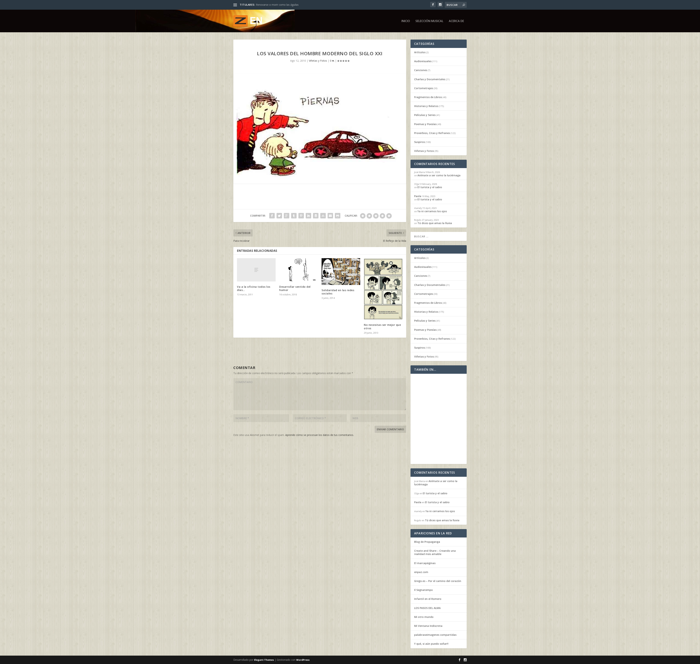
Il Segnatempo (423, 590)
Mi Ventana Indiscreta (428, 626)
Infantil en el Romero (427, 599)
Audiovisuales (422, 61)
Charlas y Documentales (429, 79)
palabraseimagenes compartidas (435, 634)
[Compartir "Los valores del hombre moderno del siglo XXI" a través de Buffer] (315, 215)
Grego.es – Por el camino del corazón (437, 581)
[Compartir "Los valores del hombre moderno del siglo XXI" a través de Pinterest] (301, 215)
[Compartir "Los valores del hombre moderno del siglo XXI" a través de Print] (337, 215)
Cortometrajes (423, 88)
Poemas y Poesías (425, 124)
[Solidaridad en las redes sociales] (341, 271)
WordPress (303, 659)
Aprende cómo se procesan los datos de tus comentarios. (319, 435)
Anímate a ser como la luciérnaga (438, 175)
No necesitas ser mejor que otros (382, 326)
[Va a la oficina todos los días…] (256, 269)
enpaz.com (421, 572)
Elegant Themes (264, 659)
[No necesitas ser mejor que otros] (383, 289)
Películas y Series (424, 115)
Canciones (420, 70)
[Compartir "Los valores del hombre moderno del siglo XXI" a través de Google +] (286, 215)
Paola (417, 196)
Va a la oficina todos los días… (253, 288)
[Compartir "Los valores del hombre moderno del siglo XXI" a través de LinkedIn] (308, 215)
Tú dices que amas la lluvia (271, 4)
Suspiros (419, 142)
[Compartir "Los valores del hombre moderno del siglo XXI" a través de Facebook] (272, 215)
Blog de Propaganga (427, 541)
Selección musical (429, 21)
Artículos (419, 52)
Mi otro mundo (423, 617)
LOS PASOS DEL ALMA (427, 608)
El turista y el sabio (429, 187)
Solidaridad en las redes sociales (338, 291)
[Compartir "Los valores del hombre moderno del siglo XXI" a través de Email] (330, 215)
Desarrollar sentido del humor (295, 288)
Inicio (405, 21)
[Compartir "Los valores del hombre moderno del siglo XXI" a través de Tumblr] (294, 215)
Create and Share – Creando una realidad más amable (435, 552)
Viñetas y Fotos (318, 60)
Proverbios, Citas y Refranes (432, 133)
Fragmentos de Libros (428, 97)
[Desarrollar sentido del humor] (298, 269)
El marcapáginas (424, 563)
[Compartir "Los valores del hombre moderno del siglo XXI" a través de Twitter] (279, 215)
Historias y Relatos (426, 106)
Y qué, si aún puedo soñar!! (431, 643)
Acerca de (456, 21)
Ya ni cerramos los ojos (432, 211)
